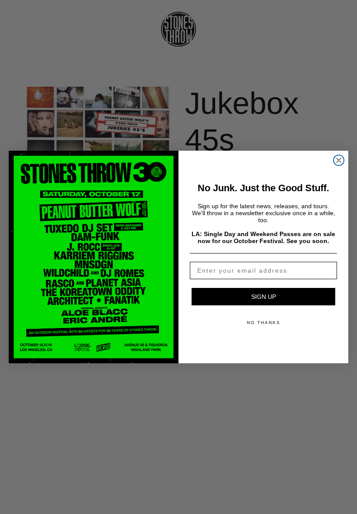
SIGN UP (263, 296)
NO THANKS (263, 322)
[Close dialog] (338, 160)
